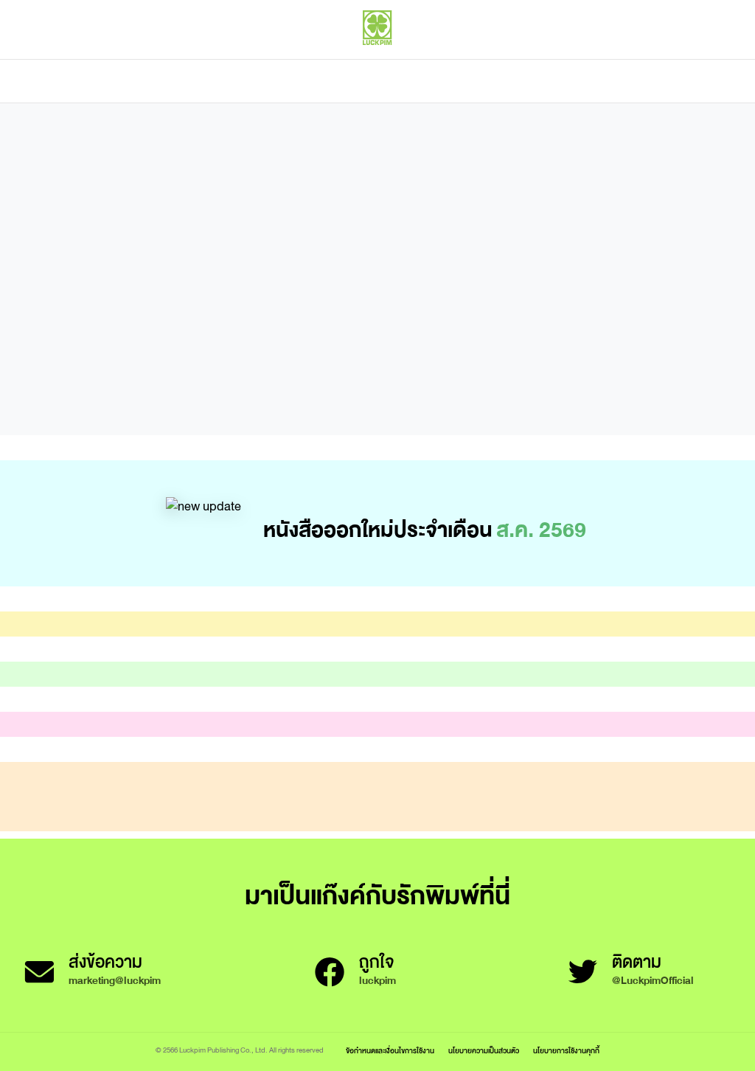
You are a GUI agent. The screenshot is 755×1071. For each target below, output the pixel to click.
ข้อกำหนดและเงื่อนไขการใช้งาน (390, 1050)
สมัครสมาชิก (708, 59)
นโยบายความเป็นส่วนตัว (483, 1050)
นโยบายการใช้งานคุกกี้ (566, 1050)
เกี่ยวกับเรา (429, 81)
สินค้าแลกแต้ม (315, 81)
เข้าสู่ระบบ (640, 59)
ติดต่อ (524, 81)
